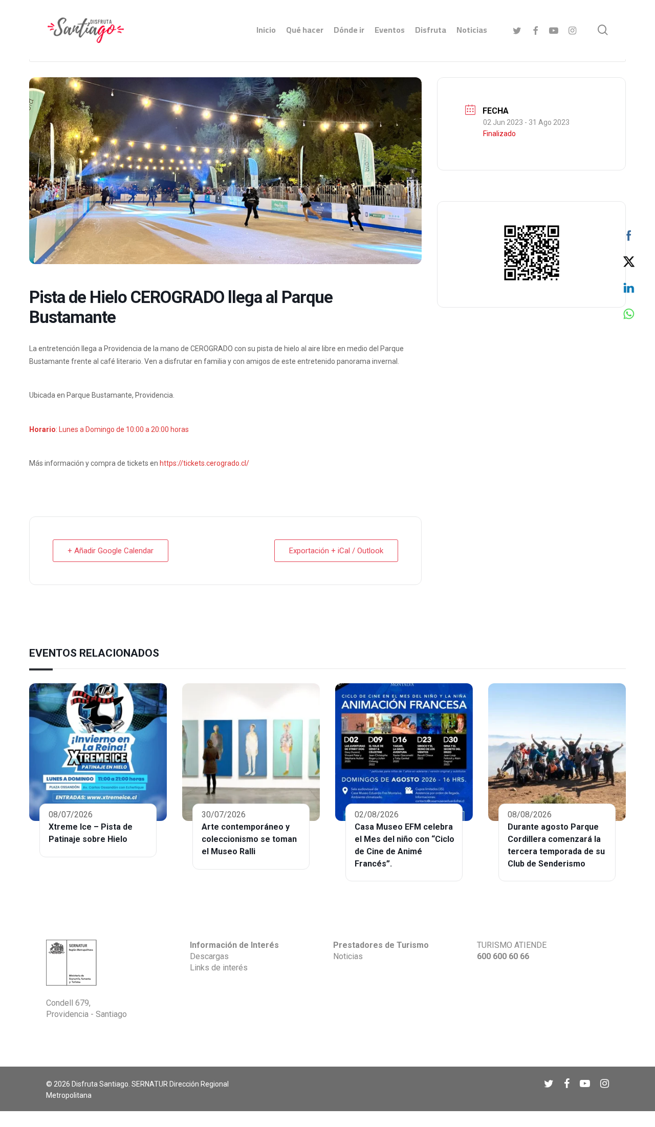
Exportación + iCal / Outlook (336, 550)
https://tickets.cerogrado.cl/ (204, 463)
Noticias (348, 956)
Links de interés (219, 967)
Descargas (209, 956)
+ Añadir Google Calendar (111, 550)
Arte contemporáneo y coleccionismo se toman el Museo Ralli (249, 839)
